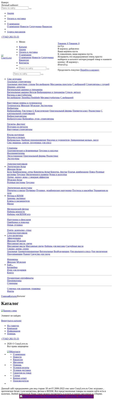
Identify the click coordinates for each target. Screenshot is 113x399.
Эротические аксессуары (19, 187)
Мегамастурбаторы (50, 97)
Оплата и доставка (16, 18)
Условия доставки (22, 370)
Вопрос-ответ (20, 378)
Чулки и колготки (58, 174)
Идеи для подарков (16, 270)
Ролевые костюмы (16, 182)
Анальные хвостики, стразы (21, 84)
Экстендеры (46, 105)
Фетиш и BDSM (15, 195)
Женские (25, 105)
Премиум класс (80, 111)
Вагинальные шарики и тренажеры (25, 89)
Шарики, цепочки (16, 87)
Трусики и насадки (48, 150)
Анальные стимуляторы (19, 81)
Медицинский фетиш (18, 209)
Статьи (16, 375)
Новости (24, 26)
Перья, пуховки (15, 225)
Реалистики (94, 111)
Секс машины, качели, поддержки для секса (29, 142)
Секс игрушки (14, 79)
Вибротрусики (14, 118)
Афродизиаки (14, 238)
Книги (10, 272)
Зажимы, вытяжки (16, 198)
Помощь (11, 333)
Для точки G (28, 111)
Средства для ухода (40, 254)
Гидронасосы (13, 105)
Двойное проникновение (33, 140)
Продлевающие (15, 254)
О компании (13, 24)
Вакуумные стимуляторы (19, 129)
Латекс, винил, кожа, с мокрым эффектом (28, 177)
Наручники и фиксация (19, 219)
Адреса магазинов (16, 32)
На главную (13, 325)
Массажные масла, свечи (19, 243)
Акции (10, 13)
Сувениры (12, 283)
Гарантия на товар (22, 373)
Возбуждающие (61, 251)
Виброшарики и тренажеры (51, 92)
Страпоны (12, 148)
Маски (10, 203)
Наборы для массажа (54, 246)
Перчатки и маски (16, 190)
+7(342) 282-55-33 (10, 37)
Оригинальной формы (60, 111)
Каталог (23, 47)
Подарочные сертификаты (20, 278)
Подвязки (31, 190)
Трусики (21, 174)
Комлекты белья (42, 172)
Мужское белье (14, 179)
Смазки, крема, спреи (18, 248)
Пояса (92, 172)
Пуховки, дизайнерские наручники (54, 190)
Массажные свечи (35, 246)
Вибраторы (12, 108)
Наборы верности (16, 211)
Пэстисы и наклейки (82, 190)
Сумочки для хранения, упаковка (23, 288)
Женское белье (14, 169)
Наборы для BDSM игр (18, 214)
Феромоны (12, 259)
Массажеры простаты (61, 84)
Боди (9, 172)
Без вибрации (43, 84)
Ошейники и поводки (18, 222)
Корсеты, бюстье (58, 172)
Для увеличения (99, 251)
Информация (13, 331)
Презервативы (14, 280)
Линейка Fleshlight (30, 97)
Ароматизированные (28, 251)
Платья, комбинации (78, 172)
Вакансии (47, 26)
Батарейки (12, 267)
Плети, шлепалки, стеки (19, 230)
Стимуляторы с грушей (97, 84)
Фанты (10, 291)
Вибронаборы (14, 111)
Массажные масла (16, 246)
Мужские (35, 105)
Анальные (12, 251)
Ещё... (10, 264)
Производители (21, 381)
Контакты (24, 62)
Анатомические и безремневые (22, 150)
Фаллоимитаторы (16, 153)
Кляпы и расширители (18, 201)
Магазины (18, 362)
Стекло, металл (73, 92)
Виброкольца (13, 140)
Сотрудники (35, 26)
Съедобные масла (74, 246)
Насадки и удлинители (58, 140)
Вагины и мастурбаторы (19, 95)
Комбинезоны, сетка (23, 172)
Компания (12, 328)
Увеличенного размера (37, 174)
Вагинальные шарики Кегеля (21, 92)
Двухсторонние (15, 156)
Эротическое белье (16, 166)
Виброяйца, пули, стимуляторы (38, 118)
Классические (42, 111)
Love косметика (15, 235)
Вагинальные (46, 251)
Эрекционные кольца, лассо (84, 140)
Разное (26, 254)
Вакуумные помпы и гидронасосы (24, 103)
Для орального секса (80, 251)
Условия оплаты (21, 367)
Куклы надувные (15, 134)
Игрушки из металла (17, 126)
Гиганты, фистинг (16, 124)
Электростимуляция (17, 164)
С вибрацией (78, 84)
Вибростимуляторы (17, 116)
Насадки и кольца (16, 137)
